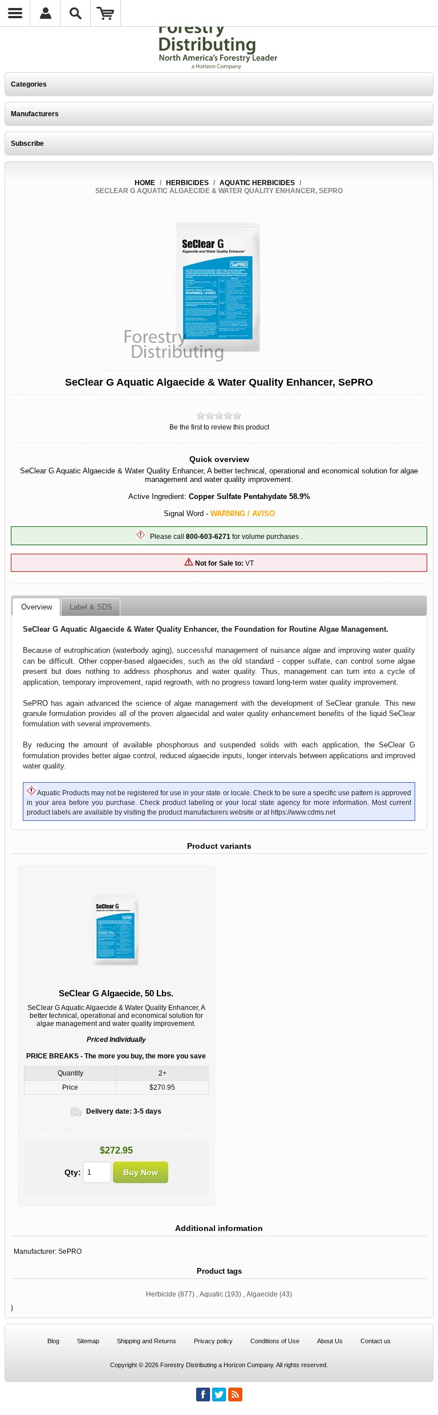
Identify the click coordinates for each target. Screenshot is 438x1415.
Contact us (375, 1341)
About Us (330, 1341)
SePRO (70, 1251)
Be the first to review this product (219, 427)
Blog (53, 1341)
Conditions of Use (274, 1341)
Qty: (72, 1172)
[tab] (36, 607)
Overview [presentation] (36, 607)
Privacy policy (213, 1341)
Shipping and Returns (146, 1341)
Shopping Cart (106, 13)
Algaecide (262, 1294)
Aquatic (211, 1294)
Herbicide (161, 1294)
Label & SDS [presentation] (91, 607)
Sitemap (88, 1341)
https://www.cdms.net (303, 812)
